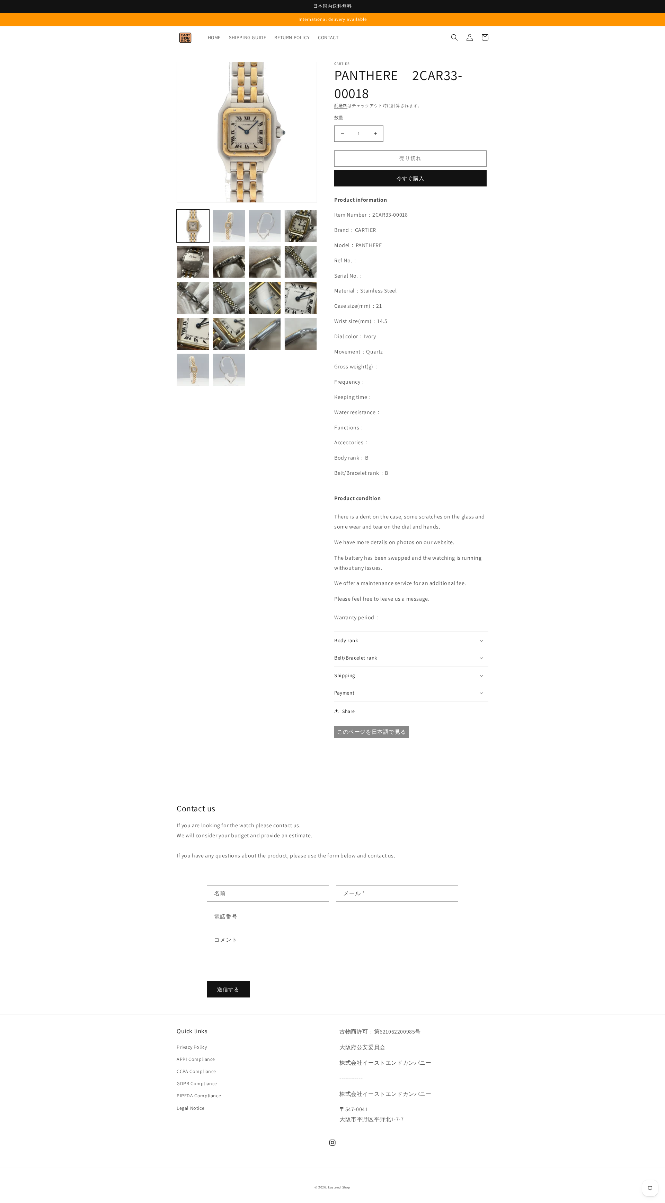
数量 (339, 118)
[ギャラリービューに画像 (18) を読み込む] (229, 370)
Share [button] (348, 711)
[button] (454, 37)
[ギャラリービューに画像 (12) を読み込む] (300, 297)
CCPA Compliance (196, 1071)
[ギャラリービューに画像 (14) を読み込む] (229, 333)
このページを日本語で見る (371, 731)
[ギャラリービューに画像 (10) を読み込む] (229, 297)
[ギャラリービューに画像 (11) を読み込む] (265, 297)
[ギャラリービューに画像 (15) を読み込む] (265, 333)
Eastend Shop (339, 1187)
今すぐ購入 (410, 178)
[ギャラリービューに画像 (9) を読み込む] (193, 297)
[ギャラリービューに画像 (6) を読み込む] (229, 262)
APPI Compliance (196, 1059)
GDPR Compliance (197, 1083)
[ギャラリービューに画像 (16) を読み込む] (300, 333)
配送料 (340, 105)
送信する (228, 989)
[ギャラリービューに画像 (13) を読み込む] (193, 333)
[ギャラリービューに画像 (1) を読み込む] (193, 226)
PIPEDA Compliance (199, 1095)
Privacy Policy (192, 1047)
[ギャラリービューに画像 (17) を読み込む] (193, 370)
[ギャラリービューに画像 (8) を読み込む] (300, 262)
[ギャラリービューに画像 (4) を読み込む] (300, 226)
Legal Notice (190, 1108)
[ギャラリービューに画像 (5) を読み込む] (193, 262)
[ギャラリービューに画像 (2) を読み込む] (229, 226)
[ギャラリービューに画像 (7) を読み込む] (265, 262)
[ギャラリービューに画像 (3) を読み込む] (265, 226)
